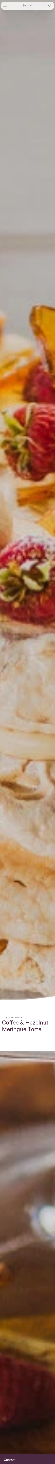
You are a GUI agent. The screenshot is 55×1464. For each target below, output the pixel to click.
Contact (10, 1459)
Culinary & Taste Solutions (12, 1017)
